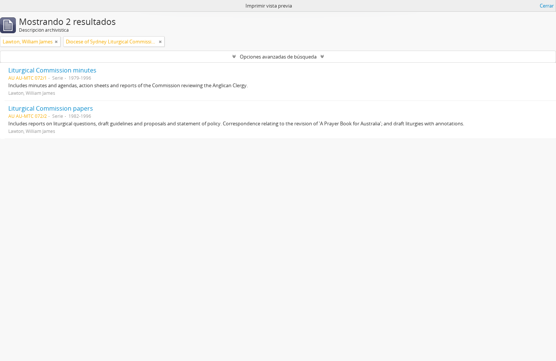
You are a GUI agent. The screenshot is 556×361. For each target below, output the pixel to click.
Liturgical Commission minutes (52, 70)
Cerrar (547, 5)
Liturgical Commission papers (50, 108)
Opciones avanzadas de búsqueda (278, 56)
